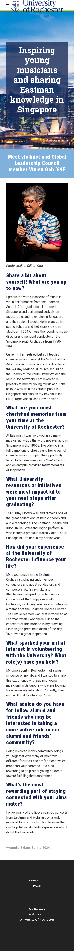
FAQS (37, 885)
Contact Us (37, 880)
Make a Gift (37, 914)
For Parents (37, 909)
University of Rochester (37, 919)
